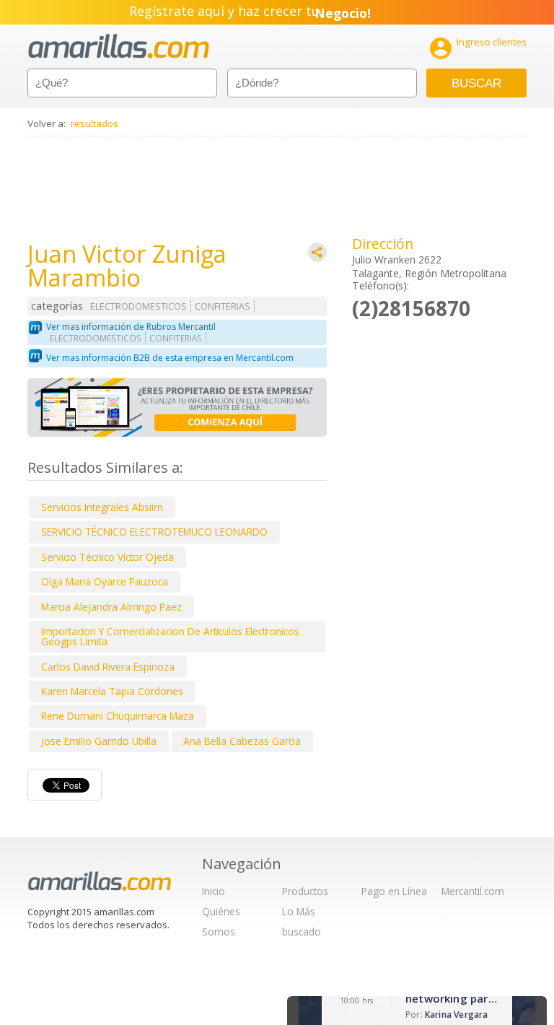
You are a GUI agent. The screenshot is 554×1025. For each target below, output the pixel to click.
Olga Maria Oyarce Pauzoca (104, 581)
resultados (94, 123)
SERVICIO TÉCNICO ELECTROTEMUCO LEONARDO (154, 531)
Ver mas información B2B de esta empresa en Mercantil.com (170, 358)
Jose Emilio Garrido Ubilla (99, 741)
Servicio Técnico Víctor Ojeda (107, 557)
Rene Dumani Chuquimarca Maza (117, 716)
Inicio (213, 891)
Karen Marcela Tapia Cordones (112, 691)
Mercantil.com (472, 891)
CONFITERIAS (222, 306)
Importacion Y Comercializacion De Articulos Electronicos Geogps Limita (170, 636)
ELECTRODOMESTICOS (138, 306)
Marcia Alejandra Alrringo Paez (111, 607)
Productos (305, 891)
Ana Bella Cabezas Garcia (242, 741)
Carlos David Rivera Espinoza (108, 666)
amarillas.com (118, 47)
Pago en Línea (394, 891)
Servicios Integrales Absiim (102, 507)
